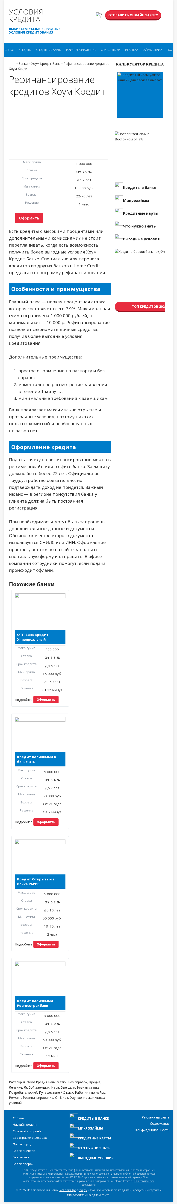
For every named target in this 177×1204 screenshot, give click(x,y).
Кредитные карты (48, 50)
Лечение (15, 1087)
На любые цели (63, 1087)
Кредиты (25, 50)
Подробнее (23, 699)
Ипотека (131, 50)
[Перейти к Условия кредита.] (12, 62)
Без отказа (21, 1157)
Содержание (160, 1123)
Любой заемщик (36, 1087)
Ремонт (15, 1097)
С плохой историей (27, 1131)
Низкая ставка (88, 1087)
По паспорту (22, 1144)
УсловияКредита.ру (73, 1190)
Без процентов (24, 1151)
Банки (9, 50)
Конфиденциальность (152, 1130)
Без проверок (23, 1164)
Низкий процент (25, 1124)
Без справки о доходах (30, 1138)
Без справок (77, 1082)
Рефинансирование (81, 50)
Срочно (18, 1118)
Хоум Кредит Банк (41, 1082)
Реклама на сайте (156, 1117)
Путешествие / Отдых (56, 1092)
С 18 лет (61, 1097)
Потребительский (23, 1092)
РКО (169, 50)
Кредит (94, 1082)
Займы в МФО (152, 50)
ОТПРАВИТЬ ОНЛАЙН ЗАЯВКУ (133, 15)
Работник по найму (90, 1092)
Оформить (29, 218)
